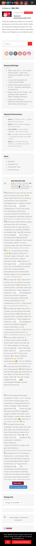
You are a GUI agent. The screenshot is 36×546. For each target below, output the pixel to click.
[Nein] (33, 539)
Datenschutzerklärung (21, 542)
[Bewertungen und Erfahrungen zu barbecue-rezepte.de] (18, 520)
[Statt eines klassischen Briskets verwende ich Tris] (18, 408)
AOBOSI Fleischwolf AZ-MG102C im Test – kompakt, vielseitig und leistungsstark (19, 87)
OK (8, 542)
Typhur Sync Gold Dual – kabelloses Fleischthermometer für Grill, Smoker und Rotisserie (20, 101)
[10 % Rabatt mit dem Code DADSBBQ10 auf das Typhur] (18, 437)
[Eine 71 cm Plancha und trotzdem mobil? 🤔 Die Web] (18, 263)
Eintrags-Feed (13, 164)
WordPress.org (13, 170)
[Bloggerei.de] (8, 529)
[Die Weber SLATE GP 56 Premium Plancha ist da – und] (18, 466)
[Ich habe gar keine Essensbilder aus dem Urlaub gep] (18, 379)
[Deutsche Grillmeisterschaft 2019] (7, 14)
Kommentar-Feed (14, 167)
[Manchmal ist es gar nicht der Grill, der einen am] (18, 205)
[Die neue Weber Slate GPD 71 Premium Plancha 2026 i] (18, 350)
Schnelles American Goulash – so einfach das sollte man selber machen (19, 136)
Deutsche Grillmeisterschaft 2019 (22, 17)
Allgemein (28, 12)
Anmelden (11, 161)
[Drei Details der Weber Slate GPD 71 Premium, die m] (18, 292)
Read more (6, 35)
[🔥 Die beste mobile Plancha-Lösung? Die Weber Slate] (18, 234)
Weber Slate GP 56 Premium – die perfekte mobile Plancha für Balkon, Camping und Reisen (20, 94)
